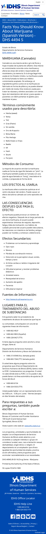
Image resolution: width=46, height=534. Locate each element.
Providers (15, 13)
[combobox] (40, 2)
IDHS (4, 20)
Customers (5, 13)
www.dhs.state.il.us (32, 426)
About (22, 13)
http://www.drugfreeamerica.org (19, 299)
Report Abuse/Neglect (19, 526)
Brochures (31, 20)
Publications (22, 20)
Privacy (33, 524)
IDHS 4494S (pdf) (9, 52)
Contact (4, 16)
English (38, 2)
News (27, 13)
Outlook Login (40, 532)
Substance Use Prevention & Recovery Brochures (19, 22)
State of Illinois (13, 524)
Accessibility (25, 524)
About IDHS (12, 20)
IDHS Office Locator (23, 498)
